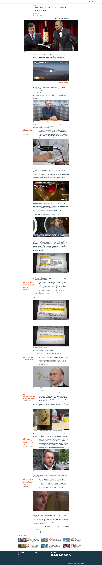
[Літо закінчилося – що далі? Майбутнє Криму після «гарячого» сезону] (66, 546)
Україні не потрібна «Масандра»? (41, 62)
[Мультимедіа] (95, 2)
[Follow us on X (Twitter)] (54, 555)
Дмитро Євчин (36, 13)
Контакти (36, 558)
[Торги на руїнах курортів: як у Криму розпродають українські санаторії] (44, 546)
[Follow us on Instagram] (62, 555)
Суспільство (28, 538)
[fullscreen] (68, 80)
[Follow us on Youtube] (57, 555)
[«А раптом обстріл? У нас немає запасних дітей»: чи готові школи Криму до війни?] (22, 540)
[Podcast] (67, 555)
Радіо (19, 556)
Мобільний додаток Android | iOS (24, 558)
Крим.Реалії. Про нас (39, 554)
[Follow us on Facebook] (52, 555)
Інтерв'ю (27, 544)
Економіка (51, 544)
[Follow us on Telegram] (60, 555)
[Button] (57, 18)
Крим (34, 5)
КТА (92, 1)
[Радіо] (98, 2)
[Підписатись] (70, 555)
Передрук (36, 556)
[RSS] (65, 555)
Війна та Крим (73, 538)
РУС (89, 1)
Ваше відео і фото (21, 554)
